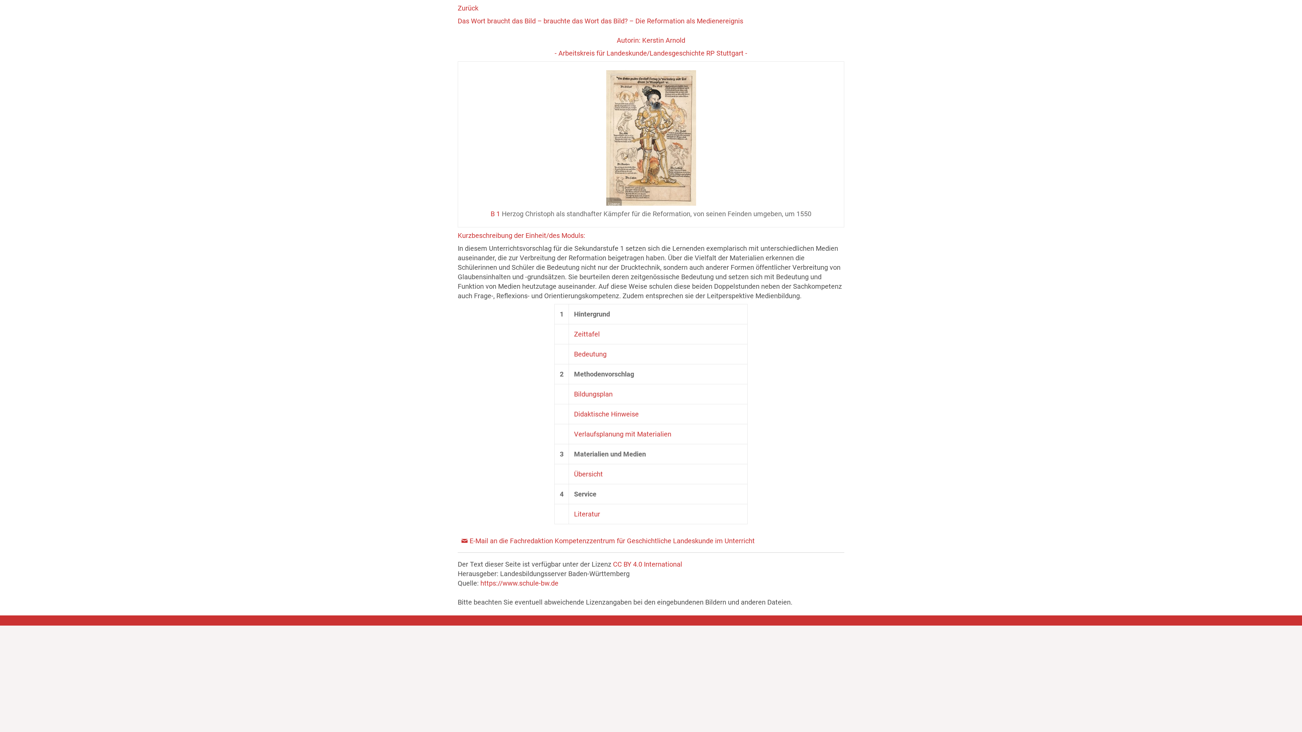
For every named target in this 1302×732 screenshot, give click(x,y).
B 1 (495, 214)
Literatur (587, 514)
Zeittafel (587, 334)
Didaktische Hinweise (606, 414)
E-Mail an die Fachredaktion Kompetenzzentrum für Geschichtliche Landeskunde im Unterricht (612, 541)
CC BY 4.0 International (647, 564)
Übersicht (588, 474)
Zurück (468, 8)
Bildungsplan (593, 394)
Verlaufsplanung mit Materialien (622, 434)
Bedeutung (590, 354)
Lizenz (614, 204)
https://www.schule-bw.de (519, 583)
